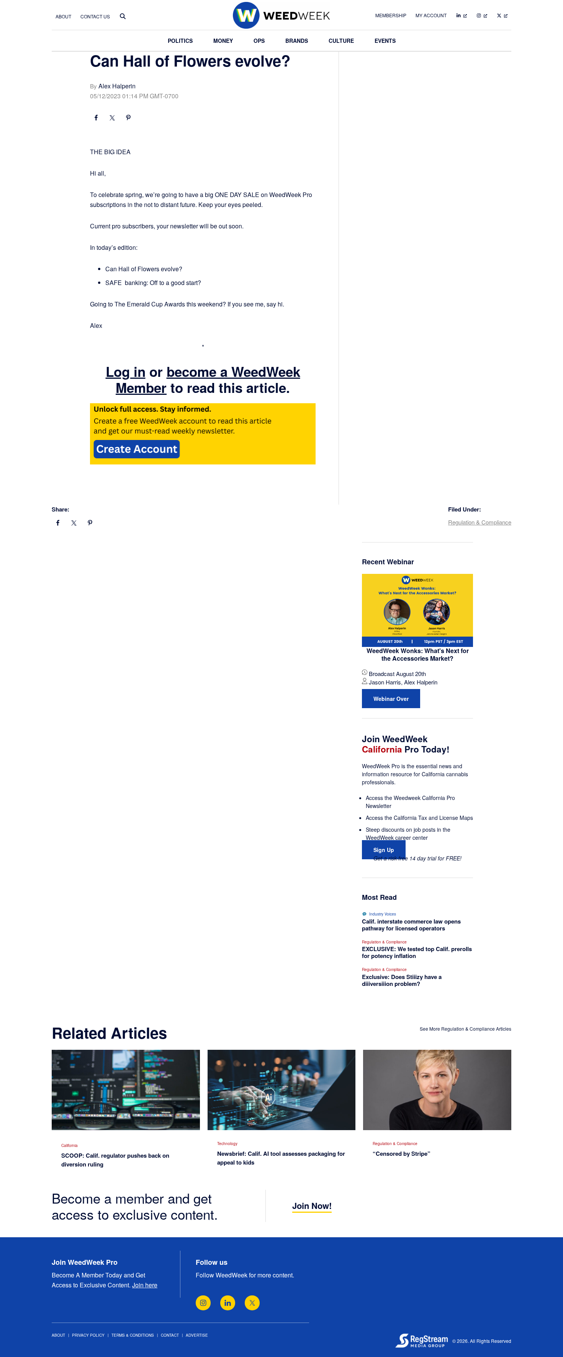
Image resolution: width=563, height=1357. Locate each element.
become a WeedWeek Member (208, 379)
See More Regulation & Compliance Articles (465, 1028)
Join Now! (312, 1205)
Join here (144, 1284)
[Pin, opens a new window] (128, 118)
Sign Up (383, 850)
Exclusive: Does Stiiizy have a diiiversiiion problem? (402, 980)
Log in (126, 371)
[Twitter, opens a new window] (252, 1302)
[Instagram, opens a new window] (203, 1302)
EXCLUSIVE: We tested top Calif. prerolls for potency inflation (417, 952)
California (69, 1145)
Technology (227, 1143)
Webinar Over (391, 698)
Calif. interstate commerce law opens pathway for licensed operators (411, 924)
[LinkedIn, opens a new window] (227, 1302)
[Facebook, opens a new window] (96, 118)
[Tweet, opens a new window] (112, 118)
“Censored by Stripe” (401, 1153)
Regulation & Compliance (479, 522)
